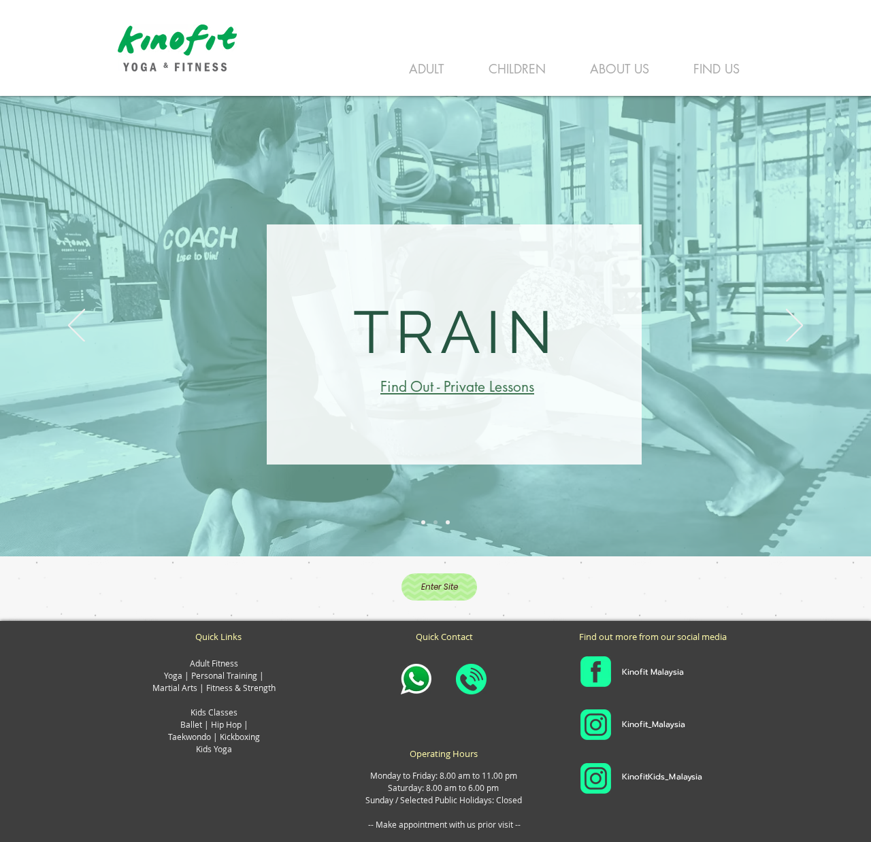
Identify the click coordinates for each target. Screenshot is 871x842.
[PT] (435, 522)
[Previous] (76, 326)
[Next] (794, 326)
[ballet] (448, 522)
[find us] (423, 522)
